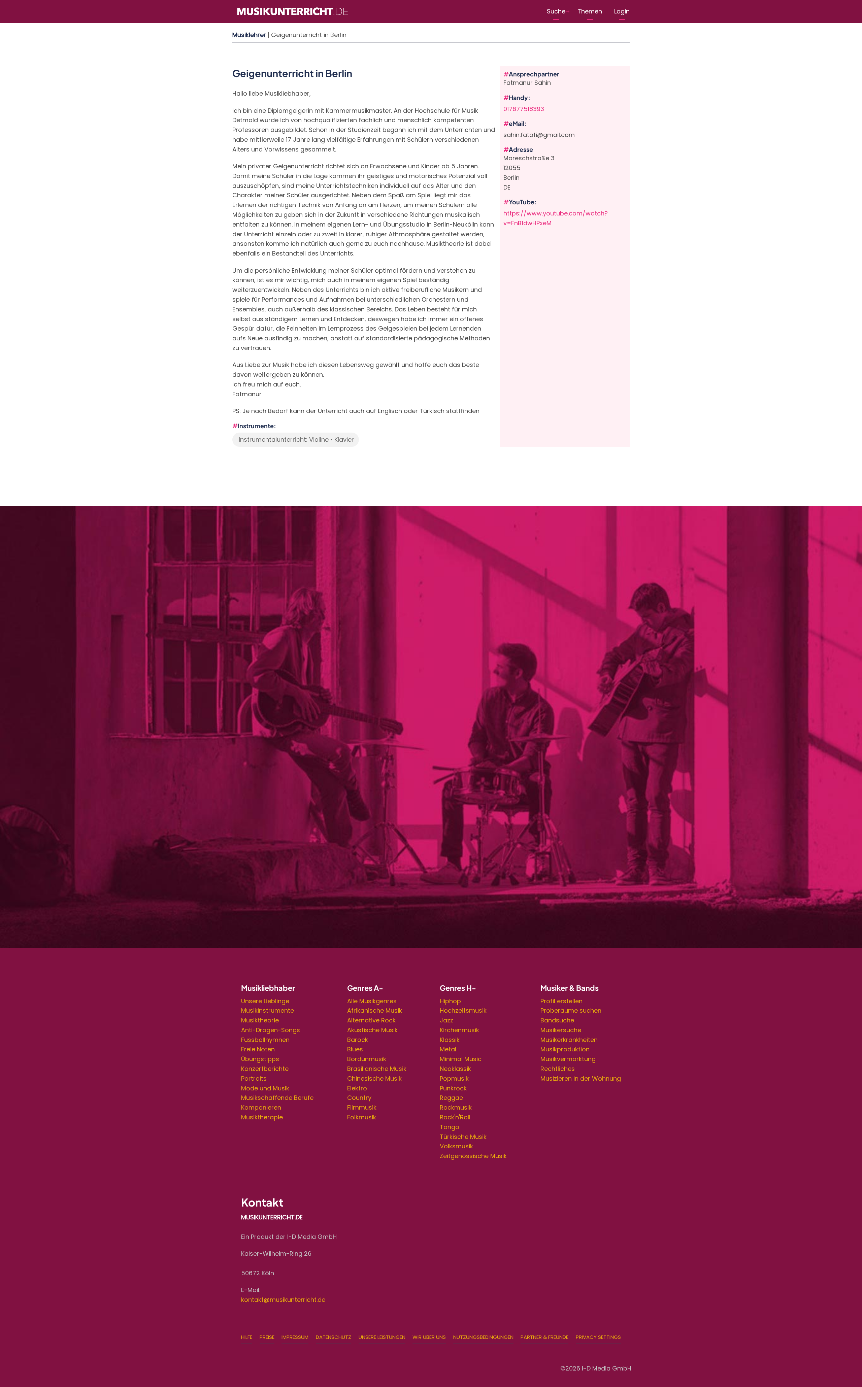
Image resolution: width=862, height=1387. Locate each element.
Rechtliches (557, 1068)
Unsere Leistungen (382, 1337)
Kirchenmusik (459, 1030)
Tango (449, 1127)
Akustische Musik (372, 1030)
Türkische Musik (463, 1136)
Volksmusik (456, 1146)
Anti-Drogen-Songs (270, 1030)
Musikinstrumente (267, 1010)
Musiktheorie (260, 1020)
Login (622, 11)
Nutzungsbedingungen (483, 1337)
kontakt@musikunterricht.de (283, 1299)
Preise (267, 1337)
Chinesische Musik (374, 1078)
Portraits (254, 1078)
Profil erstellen (561, 1001)
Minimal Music (461, 1059)
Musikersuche (560, 1030)
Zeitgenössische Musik (473, 1156)
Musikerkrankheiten (569, 1040)
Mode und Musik (265, 1088)
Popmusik (454, 1078)
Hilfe (246, 1337)
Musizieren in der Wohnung (580, 1078)
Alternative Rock (371, 1020)
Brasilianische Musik (376, 1068)
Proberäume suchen (570, 1010)
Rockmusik (456, 1107)
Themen (589, 11)
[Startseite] (292, 11)
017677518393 (523, 109)
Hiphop (450, 1001)
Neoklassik (455, 1068)
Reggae (451, 1097)
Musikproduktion (565, 1049)
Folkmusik (361, 1117)
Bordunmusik (366, 1059)
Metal (448, 1049)
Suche (556, 11)
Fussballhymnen (265, 1040)
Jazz (446, 1020)
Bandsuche (557, 1020)
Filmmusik (361, 1107)
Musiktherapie (262, 1117)
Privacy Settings (598, 1337)
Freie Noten (258, 1049)
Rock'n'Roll (455, 1117)
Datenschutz (333, 1337)
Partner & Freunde (544, 1337)
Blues (355, 1049)
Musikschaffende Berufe (277, 1097)
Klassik (450, 1040)
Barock (357, 1040)
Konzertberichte (265, 1068)
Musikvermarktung (568, 1059)
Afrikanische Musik (374, 1010)
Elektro (357, 1088)
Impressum (294, 1337)
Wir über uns (429, 1337)
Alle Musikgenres (372, 1001)
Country (359, 1097)
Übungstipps (260, 1059)
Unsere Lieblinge (265, 1001)
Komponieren (261, 1107)
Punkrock (453, 1088)
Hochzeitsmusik (463, 1010)
